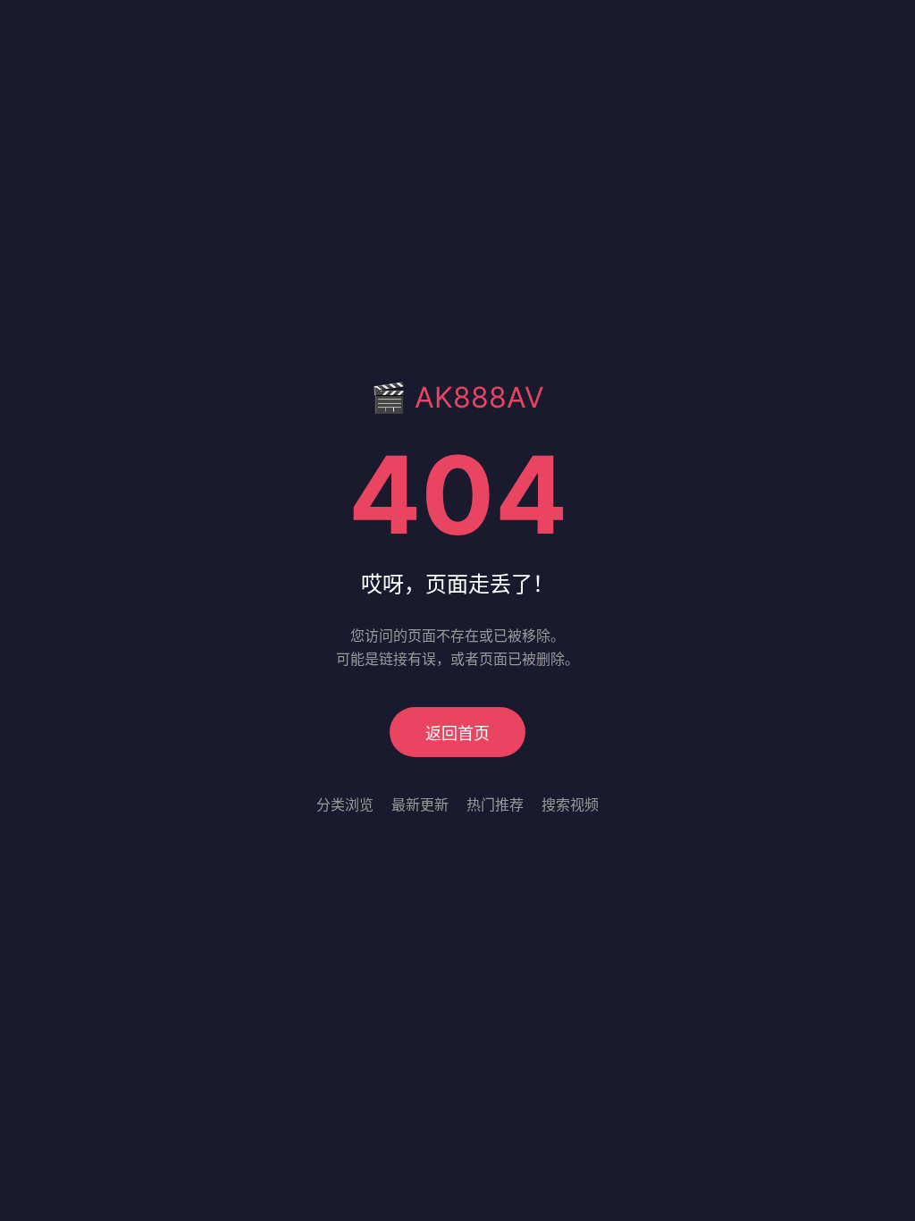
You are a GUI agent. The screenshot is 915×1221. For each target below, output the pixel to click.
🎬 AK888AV (457, 397)
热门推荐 (495, 804)
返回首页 (457, 733)
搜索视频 (570, 804)
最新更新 (420, 804)
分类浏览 (345, 804)
